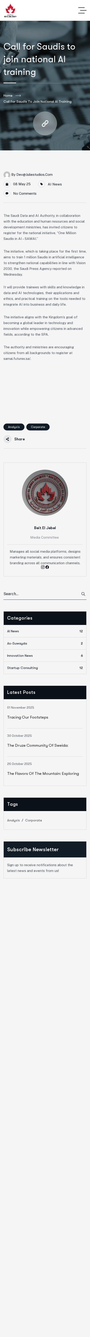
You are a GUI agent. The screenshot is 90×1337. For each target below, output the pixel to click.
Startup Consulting (45, 668)
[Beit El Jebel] (10, 10)
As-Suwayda (45, 643)
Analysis (14, 427)
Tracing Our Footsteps (27, 717)
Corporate (38, 427)
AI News (55, 184)
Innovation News (45, 656)
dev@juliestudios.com (34, 174)
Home (7, 95)
